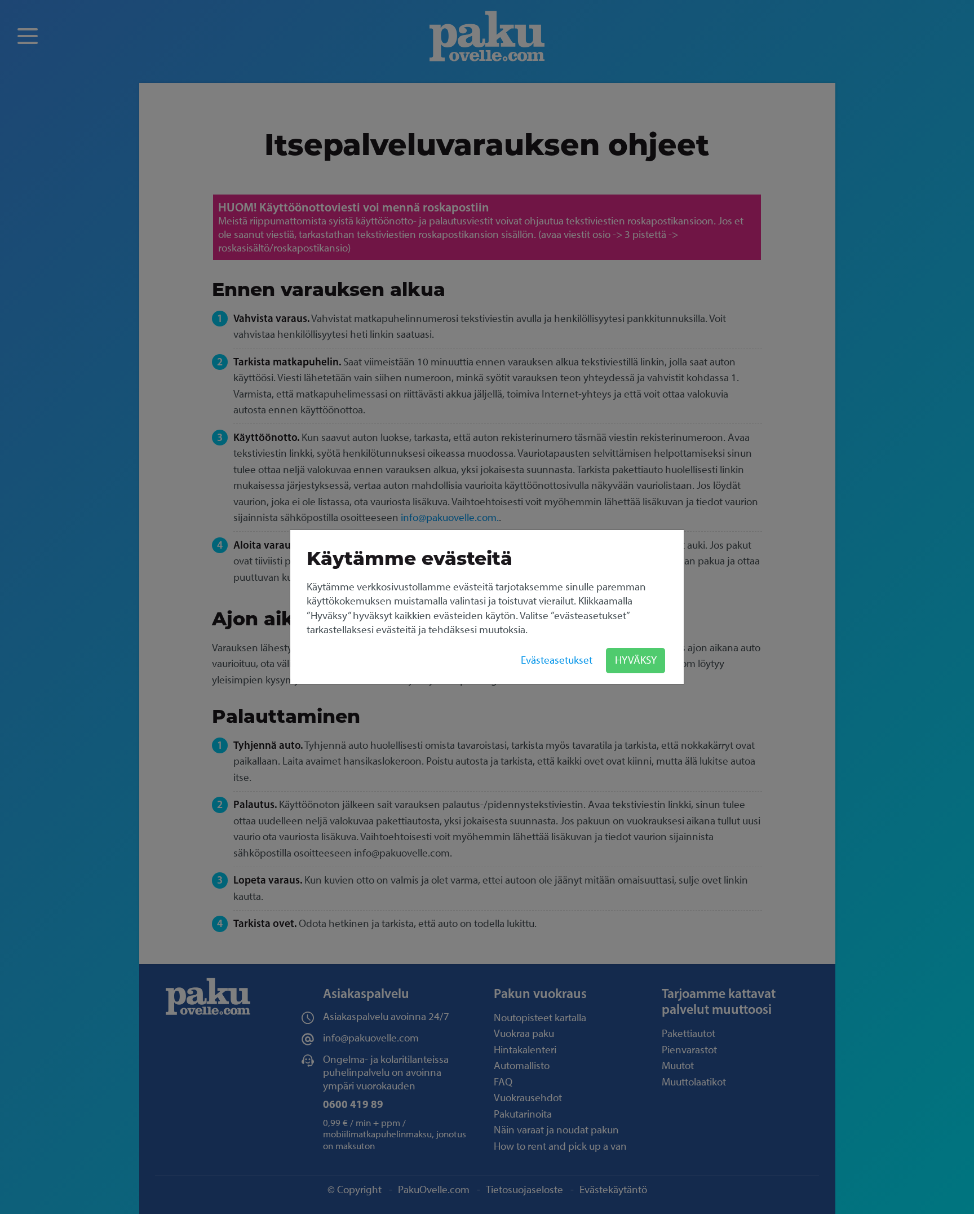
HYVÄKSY (636, 660)
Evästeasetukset (556, 660)
